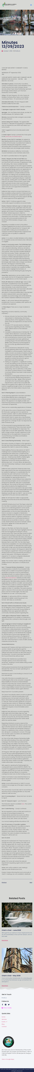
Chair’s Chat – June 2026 (11, 930)
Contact (4, 1026)
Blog (3, 1024)
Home (3, 1017)
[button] (31, 5)
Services (4, 1019)
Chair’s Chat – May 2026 (11, 976)
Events (4, 1022)
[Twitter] (8, 1004)
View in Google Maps (8, 1059)
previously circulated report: (14, 136)
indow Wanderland (11, 578)
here (23, 804)
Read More (5, 940)
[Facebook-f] (2, 1004)
